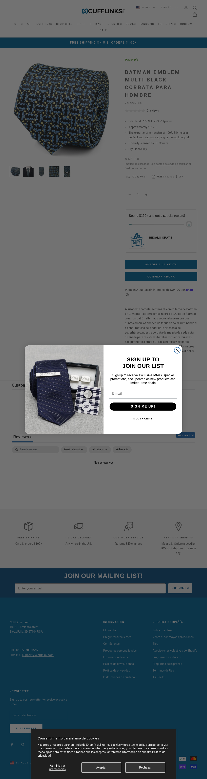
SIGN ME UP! (143, 406)
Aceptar (101, 767)
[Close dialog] (177, 350)
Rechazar (145, 767)
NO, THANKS (143, 418)
